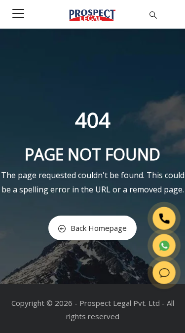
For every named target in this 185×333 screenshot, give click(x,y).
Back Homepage (99, 228)
